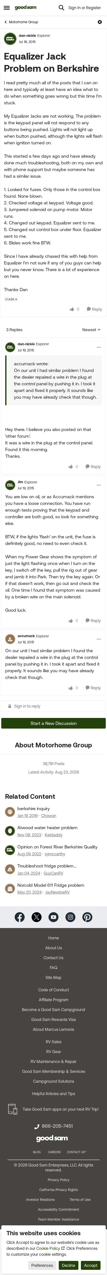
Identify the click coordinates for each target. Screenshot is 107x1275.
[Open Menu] (99, 22)
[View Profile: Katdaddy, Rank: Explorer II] (10, 831)
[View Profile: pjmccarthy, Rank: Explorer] (10, 850)
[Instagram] (70, 916)
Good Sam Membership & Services (53, 1071)
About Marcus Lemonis (53, 1029)
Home (53, 938)
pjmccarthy (55, 854)
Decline (68, 1265)
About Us (53, 948)
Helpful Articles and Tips (53, 1093)
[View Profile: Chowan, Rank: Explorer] (10, 812)
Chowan (48, 815)
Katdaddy (53, 835)
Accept (90, 1265)
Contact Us (53, 957)
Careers (54, 1152)
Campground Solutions (53, 1081)
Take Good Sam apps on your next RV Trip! (61, 1109)
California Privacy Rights (58, 1190)
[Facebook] (20, 916)
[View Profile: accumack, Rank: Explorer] (10, 639)
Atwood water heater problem (47, 827)
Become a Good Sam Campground (53, 1009)
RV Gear (53, 1051)
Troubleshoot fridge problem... (47, 865)
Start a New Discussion (54, 723)
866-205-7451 (57, 1126)
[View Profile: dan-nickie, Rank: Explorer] (10, 39)
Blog (37, 1152)
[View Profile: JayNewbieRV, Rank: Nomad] (10, 888)
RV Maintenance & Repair (53, 1061)
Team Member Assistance (58, 1219)
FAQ (53, 967)
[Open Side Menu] (6, 7)
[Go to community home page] (25, 7)
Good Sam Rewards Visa (53, 1019)
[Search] (61, 8)
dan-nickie (27, 36)
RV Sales (53, 1041)
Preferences (42, 1265)
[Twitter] (37, 916)
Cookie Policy (48, 1248)
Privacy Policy (58, 1180)
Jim (20, 482)
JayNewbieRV (57, 892)
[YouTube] (53, 916)
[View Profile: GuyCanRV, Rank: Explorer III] (10, 869)
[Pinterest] (87, 916)
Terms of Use (80, 1200)
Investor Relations (40, 1200)
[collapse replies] (53, 340)
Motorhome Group (23, 22)
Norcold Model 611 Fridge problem (50, 885)
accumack (26, 636)
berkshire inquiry (33, 808)
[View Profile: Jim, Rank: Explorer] (10, 485)
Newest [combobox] (91, 330)
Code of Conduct (53, 990)
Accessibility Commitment (58, 1209)
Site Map (53, 977)
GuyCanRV (53, 873)
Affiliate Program (53, 999)
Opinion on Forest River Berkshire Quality (57, 846)
